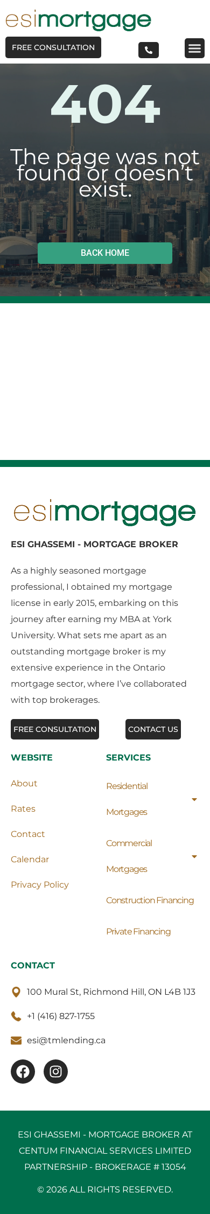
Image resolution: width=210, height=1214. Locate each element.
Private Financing (138, 931)
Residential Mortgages (127, 799)
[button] (195, 48)
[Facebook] (23, 1071)
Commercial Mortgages (129, 856)
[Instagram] (56, 1071)
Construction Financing (150, 900)
